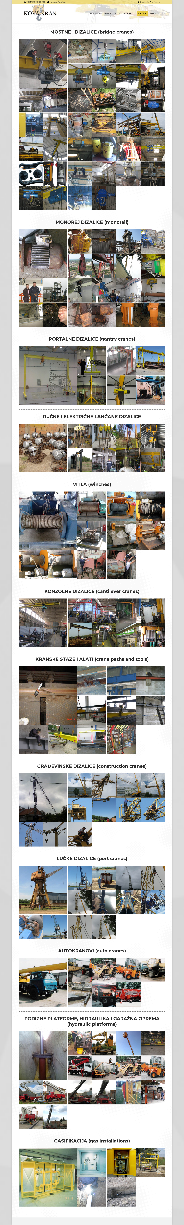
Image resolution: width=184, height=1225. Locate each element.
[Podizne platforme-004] (128, 1043)
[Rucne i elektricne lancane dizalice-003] (104, 436)
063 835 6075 (40, 2)
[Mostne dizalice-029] (55, 173)
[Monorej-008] (128, 266)
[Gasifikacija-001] (48, 1177)
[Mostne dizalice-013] (104, 100)
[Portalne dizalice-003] (121, 360)
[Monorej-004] (128, 241)
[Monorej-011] (55, 290)
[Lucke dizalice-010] (31, 927)
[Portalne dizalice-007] (150, 390)
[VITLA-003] (121, 506)
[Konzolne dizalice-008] (128, 635)
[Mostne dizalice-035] (55, 198)
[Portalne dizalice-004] (150, 360)
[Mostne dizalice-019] (104, 125)
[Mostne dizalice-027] (153, 149)
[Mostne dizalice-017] (55, 125)
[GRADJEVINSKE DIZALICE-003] (104, 785)
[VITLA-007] (150, 535)
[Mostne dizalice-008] (128, 76)
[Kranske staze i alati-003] (121, 681)
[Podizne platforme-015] (153, 1092)
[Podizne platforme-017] (55, 1117)
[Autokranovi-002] (80, 970)
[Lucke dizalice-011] (55, 927)
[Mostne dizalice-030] (80, 173)
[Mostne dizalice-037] (104, 198)
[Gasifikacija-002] (92, 1162)
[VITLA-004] (150, 506)
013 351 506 (30, 2)
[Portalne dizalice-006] (121, 390)
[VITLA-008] (33, 565)
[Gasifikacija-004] (150, 1162)
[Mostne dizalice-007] (104, 76)
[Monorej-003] (104, 241)
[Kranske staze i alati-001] (48, 695)
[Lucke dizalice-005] (153, 878)
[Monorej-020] (128, 315)
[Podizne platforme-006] (80, 1068)
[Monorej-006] (80, 266)
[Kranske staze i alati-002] (92, 681)
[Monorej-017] (55, 315)
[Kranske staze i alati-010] (92, 739)
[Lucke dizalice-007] (104, 902)
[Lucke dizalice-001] (43, 890)
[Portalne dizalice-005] (92, 390)
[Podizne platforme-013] (104, 1092)
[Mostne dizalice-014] (128, 100)
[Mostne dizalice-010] (31, 100)
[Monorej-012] (80, 290)
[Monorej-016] (31, 315)
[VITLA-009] (62, 565)
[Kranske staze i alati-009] (62, 739)
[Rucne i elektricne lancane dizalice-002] (80, 436)
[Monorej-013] (104, 290)
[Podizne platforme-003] (104, 1043)
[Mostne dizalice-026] (128, 149)
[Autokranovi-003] (104, 970)
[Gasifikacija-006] (121, 1192)
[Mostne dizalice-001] (43, 63)
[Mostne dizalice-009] (153, 76)
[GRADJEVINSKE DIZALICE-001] (43, 797)
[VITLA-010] (92, 565)
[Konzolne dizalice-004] (128, 610)
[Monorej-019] (104, 315)
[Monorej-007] (104, 266)
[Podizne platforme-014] (128, 1092)
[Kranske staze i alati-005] (92, 710)
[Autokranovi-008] (128, 994)
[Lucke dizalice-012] (80, 927)
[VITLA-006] (121, 535)
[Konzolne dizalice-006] (80, 635)
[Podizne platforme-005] (153, 1043)
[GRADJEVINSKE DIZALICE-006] (80, 810)
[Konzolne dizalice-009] (153, 635)
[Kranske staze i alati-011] (121, 739)
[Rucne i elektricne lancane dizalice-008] (128, 460)
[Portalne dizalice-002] (92, 360)
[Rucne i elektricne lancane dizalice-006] (80, 460)
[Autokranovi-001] (43, 982)
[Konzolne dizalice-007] (104, 635)
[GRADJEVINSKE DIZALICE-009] (153, 810)
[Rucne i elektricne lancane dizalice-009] (153, 460)
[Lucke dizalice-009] (153, 902)
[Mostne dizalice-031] (104, 173)
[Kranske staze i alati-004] (150, 681)
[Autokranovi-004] (128, 970)
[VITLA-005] (92, 535)
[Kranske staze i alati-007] (150, 710)
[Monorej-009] (153, 266)
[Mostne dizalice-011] (55, 100)
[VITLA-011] (121, 565)
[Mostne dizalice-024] (80, 149)
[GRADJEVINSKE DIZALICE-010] (31, 834)
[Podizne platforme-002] (80, 1043)
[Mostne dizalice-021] (153, 125)
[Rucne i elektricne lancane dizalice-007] (104, 460)
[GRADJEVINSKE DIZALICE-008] (128, 810)
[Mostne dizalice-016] (31, 125)
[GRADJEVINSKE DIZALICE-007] (104, 810)
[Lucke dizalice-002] (80, 878)
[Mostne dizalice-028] (31, 173)
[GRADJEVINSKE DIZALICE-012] (80, 834)
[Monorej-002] (80, 241)
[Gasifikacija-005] (92, 1192)
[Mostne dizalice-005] (153, 51)
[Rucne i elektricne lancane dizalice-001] (43, 448)
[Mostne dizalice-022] (31, 149)
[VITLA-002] (92, 506)
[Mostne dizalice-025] (104, 149)
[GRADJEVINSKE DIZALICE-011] (55, 834)
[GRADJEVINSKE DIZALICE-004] (128, 785)
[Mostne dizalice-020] (128, 125)
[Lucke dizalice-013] (104, 927)
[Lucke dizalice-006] (80, 902)
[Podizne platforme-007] (104, 1068)
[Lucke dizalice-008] (128, 902)
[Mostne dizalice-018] (80, 125)
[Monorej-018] (80, 315)
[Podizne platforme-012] (80, 1092)
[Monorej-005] (153, 241)
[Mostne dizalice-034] (31, 198)
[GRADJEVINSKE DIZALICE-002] (80, 785)
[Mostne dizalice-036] (80, 198)
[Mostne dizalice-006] (80, 76)
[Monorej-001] (43, 253)
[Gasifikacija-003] (121, 1162)
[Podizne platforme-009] (153, 1068)
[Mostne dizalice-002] (80, 51)
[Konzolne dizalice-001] (43, 622)
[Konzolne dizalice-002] (80, 610)
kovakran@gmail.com (58, 2)
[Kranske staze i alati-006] (121, 710)
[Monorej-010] (31, 290)
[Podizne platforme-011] (55, 1092)
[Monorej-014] (128, 290)
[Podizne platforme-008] (128, 1068)
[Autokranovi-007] (104, 994)
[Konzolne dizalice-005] (153, 610)
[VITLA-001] (48, 521)
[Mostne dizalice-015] (153, 100)
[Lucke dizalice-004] (128, 878)
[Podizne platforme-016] (31, 1117)
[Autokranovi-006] (80, 994)
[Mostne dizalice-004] (128, 51)
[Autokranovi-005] (153, 970)
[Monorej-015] (153, 290)
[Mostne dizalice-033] (153, 173)
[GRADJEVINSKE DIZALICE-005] (153, 785)
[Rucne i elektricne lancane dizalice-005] (153, 436)
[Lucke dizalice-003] (104, 878)
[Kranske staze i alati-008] (33, 739)
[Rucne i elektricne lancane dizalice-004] (128, 436)
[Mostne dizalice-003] (104, 51)
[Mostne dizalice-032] (128, 173)
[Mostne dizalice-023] (55, 149)
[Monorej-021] (153, 315)
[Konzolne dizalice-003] (104, 610)
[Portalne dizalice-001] (48, 375)
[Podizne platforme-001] (43, 1055)
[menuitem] (94, 13)
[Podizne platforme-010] (31, 1092)
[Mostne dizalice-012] (80, 100)
